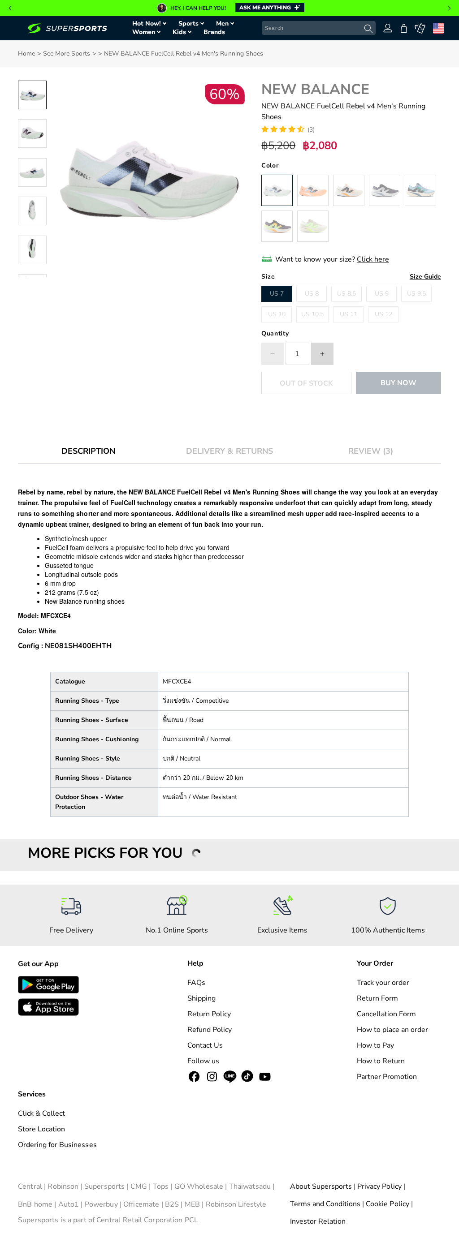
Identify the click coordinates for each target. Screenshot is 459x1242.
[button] (9, 8)
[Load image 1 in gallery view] (32, 95)
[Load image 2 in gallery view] (32, 133)
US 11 (348, 314)
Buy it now (398, 383)
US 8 (312, 293)
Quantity (275, 333)
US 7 (277, 293)
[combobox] (319, 28)
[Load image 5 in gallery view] (32, 250)
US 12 (383, 314)
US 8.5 (346, 293)
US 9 (382, 293)
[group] (229, 8)
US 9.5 (416, 293)
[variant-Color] (277, 190)
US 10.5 (312, 314)
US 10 (277, 314)
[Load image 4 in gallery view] (32, 211)
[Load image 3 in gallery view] (32, 172)
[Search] (368, 28)
